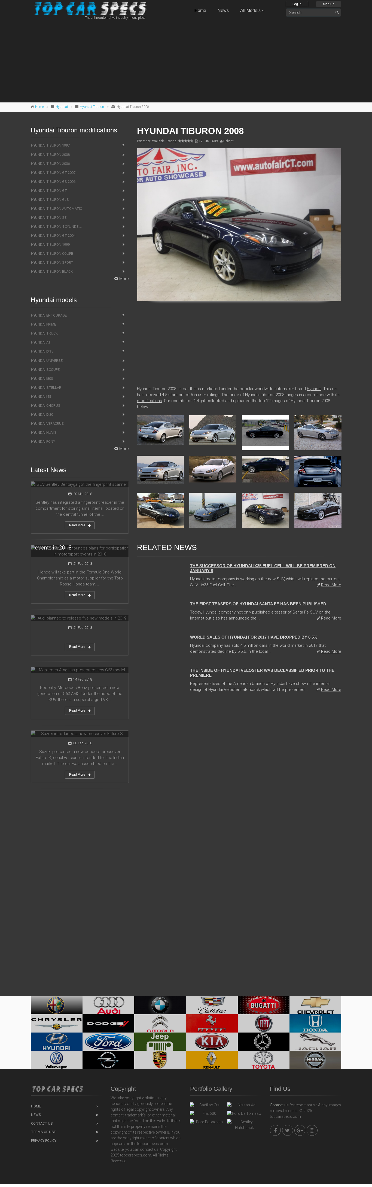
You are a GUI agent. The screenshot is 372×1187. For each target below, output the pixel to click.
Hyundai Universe (47, 361)
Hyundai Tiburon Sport (52, 262)
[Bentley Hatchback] (244, 1125)
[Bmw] (160, 1005)
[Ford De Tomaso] (244, 1115)
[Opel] (108, 1060)
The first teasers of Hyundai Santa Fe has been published (258, 604)
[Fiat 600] (207, 1115)
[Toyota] (263, 1060)
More (124, 278)
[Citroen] (160, 1023)
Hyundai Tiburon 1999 (50, 244)
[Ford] (108, 1042)
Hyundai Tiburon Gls (50, 200)
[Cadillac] (212, 1005)
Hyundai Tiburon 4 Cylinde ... (56, 226)
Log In (296, 4)
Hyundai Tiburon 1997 (50, 145)
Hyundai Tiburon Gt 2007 (53, 173)
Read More (331, 584)
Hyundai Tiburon (92, 107)
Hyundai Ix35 (42, 351)
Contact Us (42, 1123)
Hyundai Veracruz (47, 423)
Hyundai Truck (44, 333)
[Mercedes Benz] (263, 1042)
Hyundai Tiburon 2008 (50, 155)
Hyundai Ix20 (42, 414)
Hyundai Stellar (46, 387)
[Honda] (315, 1023)
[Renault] (212, 1060)
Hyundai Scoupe (45, 370)
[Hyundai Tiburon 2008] (239, 224)
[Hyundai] (57, 1042)
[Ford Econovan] (207, 1123)
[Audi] (108, 1005)
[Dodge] (108, 1023)
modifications (149, 400)
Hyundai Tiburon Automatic (56, 209)
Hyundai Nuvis (44, 432)
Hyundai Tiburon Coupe (52, 253)
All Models (250, 10)
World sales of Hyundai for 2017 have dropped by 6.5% (253, 637)
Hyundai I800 (42, 379)
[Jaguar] (315, 1042)
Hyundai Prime (43, 324)
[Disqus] (239, 771)
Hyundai (62, 107)
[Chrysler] (57, 1023)
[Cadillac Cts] (207, 1106)
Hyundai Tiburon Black (52, 271)
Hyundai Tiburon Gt (49, 191)
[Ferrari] (212, 1023)
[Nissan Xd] (244, 1106)
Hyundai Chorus (45, 405)
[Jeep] (160, 1042)
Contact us (279, 1105)
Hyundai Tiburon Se (48, 217)
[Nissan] (315, 1060)
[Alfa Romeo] (57, 1005)
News (223, 10)
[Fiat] (263, 1023)
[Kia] (212, 1042)
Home (200, 10)
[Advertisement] (186, 60)
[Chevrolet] (315, 1005)
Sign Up (328, 4)
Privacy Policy (43, 1141)
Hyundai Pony (43, 441)
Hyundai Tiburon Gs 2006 (53, 182)
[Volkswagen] (57, 1060)
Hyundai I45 (41, 396)
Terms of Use (43, 1132)
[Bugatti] (263, 1005)
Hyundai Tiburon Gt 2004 (53, 235)
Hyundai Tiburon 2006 (50, 164)
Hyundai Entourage (49, 315)
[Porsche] (160, 1060)
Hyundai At (41, 342)
